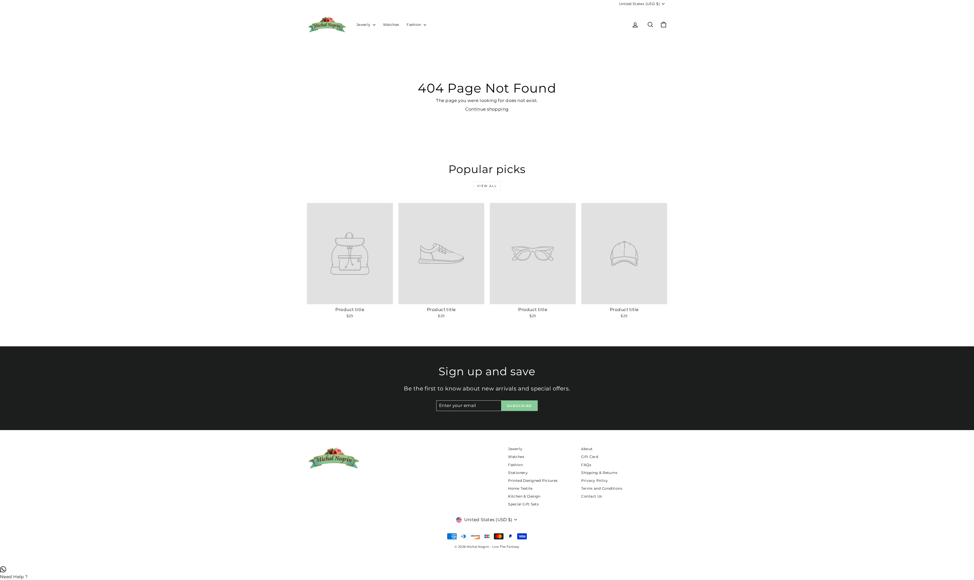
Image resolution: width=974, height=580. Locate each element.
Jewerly (364, 24)
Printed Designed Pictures (533, 480)
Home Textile (520, 488)
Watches (391, 24)
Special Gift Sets (523, 504)
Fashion (414, 24)
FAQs (586, 465)
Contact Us (591, 496)
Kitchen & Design (524, 496)
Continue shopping (487, 109)
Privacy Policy (594, 480)
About (587, 449)
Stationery (518, 472)
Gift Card (589, 456)
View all (487, 186)
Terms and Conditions (601, 488)
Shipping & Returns (599, 472)
